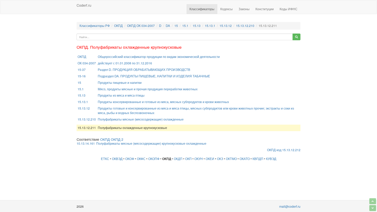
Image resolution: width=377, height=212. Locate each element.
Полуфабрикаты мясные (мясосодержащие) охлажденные (141, 119)
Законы (244, 9)
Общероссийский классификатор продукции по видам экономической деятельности (159, 56)
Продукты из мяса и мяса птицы (121, 95)
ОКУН (198, 158)
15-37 (82, 69)
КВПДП (258, 158)
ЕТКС (105, 158)
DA (168, 25)
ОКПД (118, 25)
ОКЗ (220, 158)
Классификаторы (201, 9)
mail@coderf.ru (289, 206)
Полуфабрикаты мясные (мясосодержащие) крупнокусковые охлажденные (151, 143)
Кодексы (226, 9)
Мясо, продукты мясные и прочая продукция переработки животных (148, 89)
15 (176, 25)
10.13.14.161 (86, 143)
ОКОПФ (153, 158)
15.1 (185, 25)
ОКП (188, 158)
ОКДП (178, 158)
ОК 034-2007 (87, 63)
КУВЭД (271, 158)
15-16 (82, 76)
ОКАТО (245, 158)
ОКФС (141, 158)
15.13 (196, 25)
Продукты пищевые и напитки (120, 82)
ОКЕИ (210, 158)
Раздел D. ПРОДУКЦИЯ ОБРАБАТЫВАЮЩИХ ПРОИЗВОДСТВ (144, 69)
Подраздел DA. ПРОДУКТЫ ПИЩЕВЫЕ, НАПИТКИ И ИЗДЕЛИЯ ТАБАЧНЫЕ (154, 76)
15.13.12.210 (245, 25)
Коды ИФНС (288, 9)
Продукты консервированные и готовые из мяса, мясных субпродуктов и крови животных (163, 102)
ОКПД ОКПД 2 (111, 139)
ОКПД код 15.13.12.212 (283, 150)
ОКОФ (129, 158)
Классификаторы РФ (95, 25)
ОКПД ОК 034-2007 (141, 25)
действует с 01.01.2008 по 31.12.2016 (125, 63)
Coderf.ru (84, 5)
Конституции (264, 9)
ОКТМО (231, 158)
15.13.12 (226, 25)
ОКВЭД (117, 158)
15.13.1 (210, 25)
